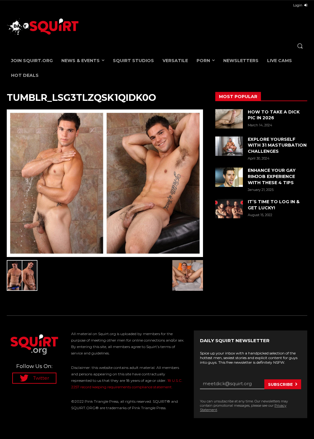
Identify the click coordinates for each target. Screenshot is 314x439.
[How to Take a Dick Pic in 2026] (229, 119)
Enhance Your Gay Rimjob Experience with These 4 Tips (272, 176)
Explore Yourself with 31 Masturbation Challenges (277, 145)
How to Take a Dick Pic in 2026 (274, 115)
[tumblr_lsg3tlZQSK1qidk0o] (105, 183)
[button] (300, 45)
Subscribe (280, 384)
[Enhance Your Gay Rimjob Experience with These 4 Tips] (229, 177)
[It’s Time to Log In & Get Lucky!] (229, 208)
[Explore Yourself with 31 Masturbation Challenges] (229, 146)
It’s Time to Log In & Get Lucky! (274, 205)
